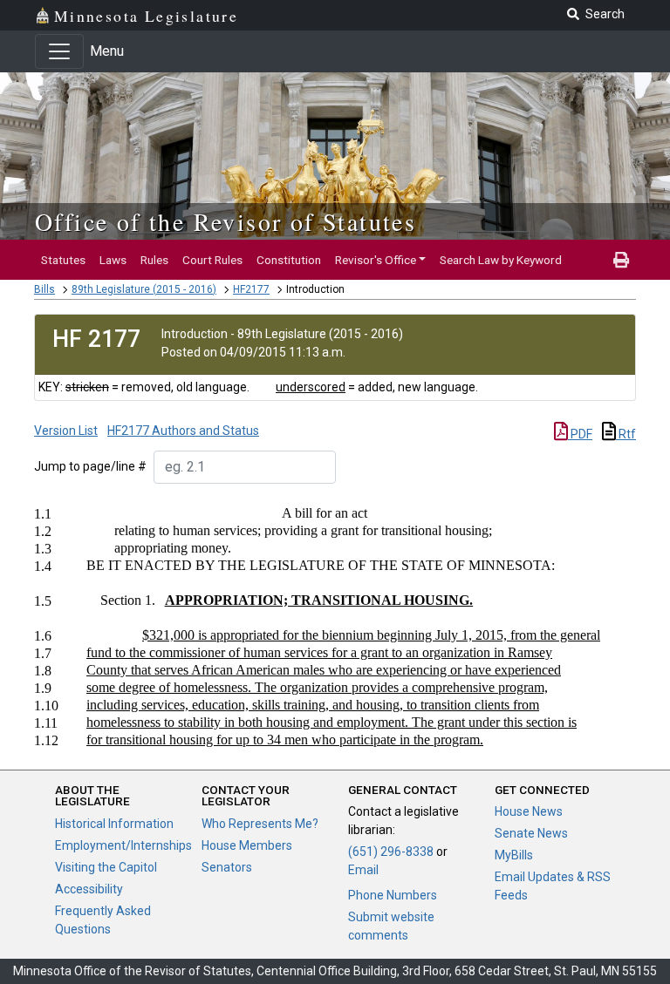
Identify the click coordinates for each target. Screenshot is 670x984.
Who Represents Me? (260, 824)
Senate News (531, 833)
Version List (66, 431)
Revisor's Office (375, 260)
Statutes (63, 260)
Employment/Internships (123, 845)
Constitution (288, 260)
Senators (227, 867)
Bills (44, 289)
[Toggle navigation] (59, 51)
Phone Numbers (392, 895)
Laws (112, 260)
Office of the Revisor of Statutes (225, 221)
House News (529, 811)
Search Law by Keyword (501, 260)
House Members (247, 845)
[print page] (621, 260)
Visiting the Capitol (106, 867)
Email (363, 870)
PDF (580, 434)
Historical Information (114, 824)
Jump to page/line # (90, 466)
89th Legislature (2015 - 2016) (144, 289)
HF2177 (251, 289)
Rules (154, 260)
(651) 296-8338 (391, 851)
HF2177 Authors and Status (183, 431)
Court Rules (212, 260)
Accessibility (89, 889)
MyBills (514, 855)
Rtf (626, 434)
